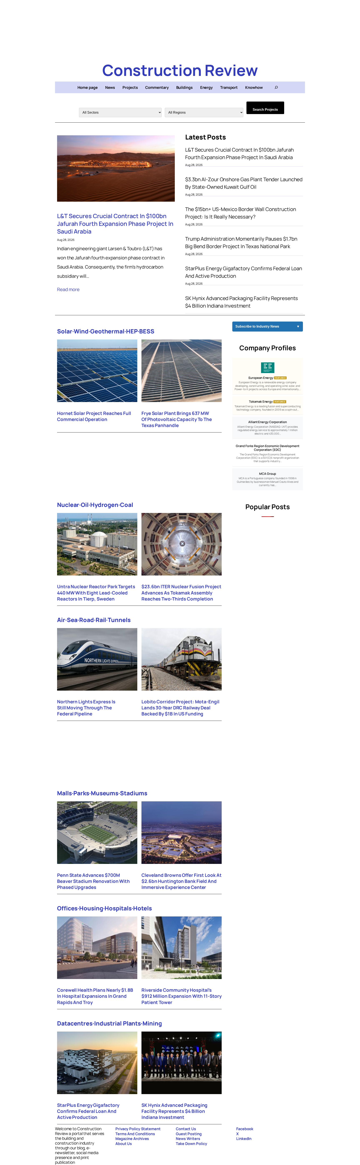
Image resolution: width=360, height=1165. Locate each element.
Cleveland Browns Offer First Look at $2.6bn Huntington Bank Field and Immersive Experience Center (181, 881)
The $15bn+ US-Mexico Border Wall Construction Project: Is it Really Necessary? (240, 213)
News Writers (188, 1138)
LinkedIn (243, 1138)
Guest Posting (189, 1133)
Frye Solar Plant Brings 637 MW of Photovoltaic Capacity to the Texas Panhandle (176, 419)
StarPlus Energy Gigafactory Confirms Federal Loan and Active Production (243, 272)
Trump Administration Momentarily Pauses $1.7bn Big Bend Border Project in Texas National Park (241, 242)
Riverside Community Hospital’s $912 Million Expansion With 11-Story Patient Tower (181, 996)
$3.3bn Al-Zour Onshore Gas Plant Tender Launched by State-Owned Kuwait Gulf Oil (243, 183)
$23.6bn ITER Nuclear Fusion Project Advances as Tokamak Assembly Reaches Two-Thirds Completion (181, 593)
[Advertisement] (180, 29)
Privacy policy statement (138, 1128)
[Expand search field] (276, 87)
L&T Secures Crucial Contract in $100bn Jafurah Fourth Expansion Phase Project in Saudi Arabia (115, 223)
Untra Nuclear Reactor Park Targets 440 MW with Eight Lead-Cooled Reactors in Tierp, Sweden (96, 593)
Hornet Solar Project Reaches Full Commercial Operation (94, 416)
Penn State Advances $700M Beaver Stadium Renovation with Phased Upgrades (93, 881)
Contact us (186, 1128)
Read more (68, 289)
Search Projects (265, 109)
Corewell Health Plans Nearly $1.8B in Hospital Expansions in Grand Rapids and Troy (95, 996)
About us (123, 1143)
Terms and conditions (135, 1133)
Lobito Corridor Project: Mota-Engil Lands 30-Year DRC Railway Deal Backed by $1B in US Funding (180, 708)
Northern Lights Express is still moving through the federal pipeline (86, 708)
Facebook (244, 1128)
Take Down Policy (191, 1143)
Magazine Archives (132, 1138)
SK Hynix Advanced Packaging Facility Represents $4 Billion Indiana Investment (241, 302)
